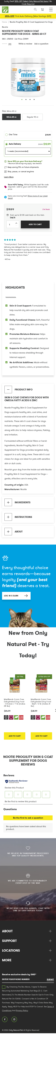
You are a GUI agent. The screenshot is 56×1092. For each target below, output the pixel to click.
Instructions (23, 517)
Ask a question (41, 43)
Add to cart (15, 736)
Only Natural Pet (16, 1030)
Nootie (5, 27)
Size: (4, 111)
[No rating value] (5, 44)
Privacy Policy (22, 1010)
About (19, 531)
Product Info (23, 389)
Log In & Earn (11, 595)
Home (4, 22)
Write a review (25, 43)
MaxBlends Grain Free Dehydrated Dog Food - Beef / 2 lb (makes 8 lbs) (41, 702)
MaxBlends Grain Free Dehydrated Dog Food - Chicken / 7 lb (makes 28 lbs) (14, 702)
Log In (12, 217)
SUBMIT (50, 979)
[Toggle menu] (51, 9)
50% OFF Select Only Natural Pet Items (31, 1)
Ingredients (22, 502)
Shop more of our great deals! (28, 197)
